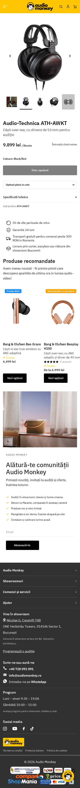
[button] (10, 56)
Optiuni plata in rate (18, 184)
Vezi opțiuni (15, 378)
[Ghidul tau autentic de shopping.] (29, 776)
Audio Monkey (13, 570)
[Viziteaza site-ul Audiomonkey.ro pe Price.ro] (56, 776)
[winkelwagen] (75, 7)
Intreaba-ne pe (27, 682)
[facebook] (24, 728)
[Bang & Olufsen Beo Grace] (22, 311)
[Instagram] (5, 729)
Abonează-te (22, 545)
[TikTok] (32, 729)
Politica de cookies (57, 750)
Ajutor (7, 603)
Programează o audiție (19, 651)
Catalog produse (5, 6)
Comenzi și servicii (16, 592)
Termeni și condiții (12, 750)
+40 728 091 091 (21, 669)
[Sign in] (68, 7)
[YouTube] (14, 728)
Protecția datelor (34, 750)
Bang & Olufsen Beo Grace (22, 344)
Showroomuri (13, 581)
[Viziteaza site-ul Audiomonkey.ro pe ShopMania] (22, 781)
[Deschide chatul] (68, 776)
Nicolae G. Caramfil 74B (24, 620)
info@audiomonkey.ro (25, 675)
